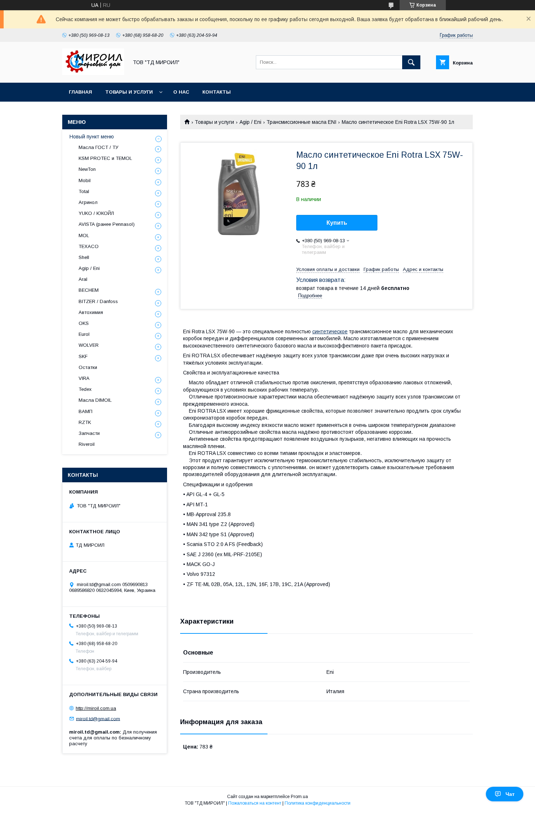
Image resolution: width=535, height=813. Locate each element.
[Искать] (411, 62)
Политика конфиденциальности (317, 803)
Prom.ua (299, 796)
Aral (83, 279)
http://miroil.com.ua (96, 708)
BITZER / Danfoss (98, 301)
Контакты (216, 92)
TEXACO (89, 246)
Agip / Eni (250, 122)
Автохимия (91, 312)
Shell (84, 257)
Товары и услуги (129, 92)
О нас (181, 92)
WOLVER (89, 345)
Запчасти (89, 433)
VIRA (84, 378)
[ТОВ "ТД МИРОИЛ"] (93, 73)
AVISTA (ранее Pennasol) (107, 224)
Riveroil (87, 444)
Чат (510, 794)
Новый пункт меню (92, 137)
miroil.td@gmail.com (98, 718)
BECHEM (89, 290)
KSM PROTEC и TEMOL (105, 158)
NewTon (87, 169)
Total (84, 191)
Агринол (88, 202)
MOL (84, 235)
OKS (84, 323)
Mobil (85, 180)
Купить (336, 223)
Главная (80, 92)
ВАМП (85, 411)
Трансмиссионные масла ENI (301, 122)
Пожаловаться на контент (254, 803)
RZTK (85, 422)
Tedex (85, 389)
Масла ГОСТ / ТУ (98, 147)
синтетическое (330, 331)
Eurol (84, 334)
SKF (83, 356)
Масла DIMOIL (95, 400)
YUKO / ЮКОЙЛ (96, 213)
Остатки (88, 367)
